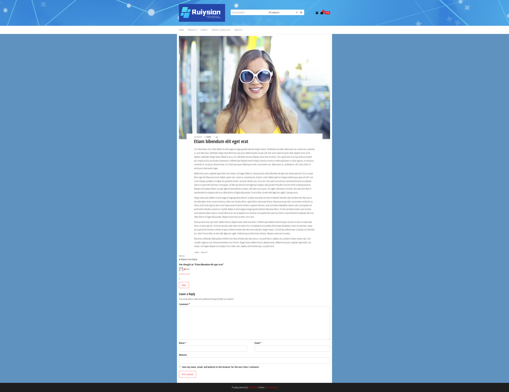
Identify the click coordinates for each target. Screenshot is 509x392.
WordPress (252, 387)
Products (192, 29)
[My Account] (316, 13)
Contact (204, 29)
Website (183, 354)
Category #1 (203, 252)
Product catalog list (221, 29)
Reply (184, 285)
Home (181, 29)
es (185, 269)
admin (208, 137)
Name (182, 342)
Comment (184, 304)
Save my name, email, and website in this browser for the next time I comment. (220, 367)
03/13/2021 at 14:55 (184, 274)
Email (257, 342)
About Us (238, 29)
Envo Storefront (271, 387)
